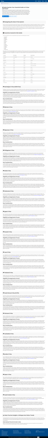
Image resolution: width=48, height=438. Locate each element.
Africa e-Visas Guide (15, 430)
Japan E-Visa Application (32, 215)
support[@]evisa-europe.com (41, 431)
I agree (38, 437)
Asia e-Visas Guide (27, 430)
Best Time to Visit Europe (5, 435)
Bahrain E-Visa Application (12, 111)
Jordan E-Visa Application (31, 358)
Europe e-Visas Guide (16, 431)
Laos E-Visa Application (15, 256)
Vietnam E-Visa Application (29, 317)
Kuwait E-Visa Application (31, 236)
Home (2, 3)
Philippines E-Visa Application (38, 154)
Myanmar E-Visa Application (17, 134)
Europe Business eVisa (5, 431)
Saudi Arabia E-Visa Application (31, 399)
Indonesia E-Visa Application (38, 195)
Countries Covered (13, 16)
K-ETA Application (27, 297)
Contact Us (37, 430)
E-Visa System (6, 16)
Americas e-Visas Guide (28, 431)
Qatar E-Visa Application (25, 378)
